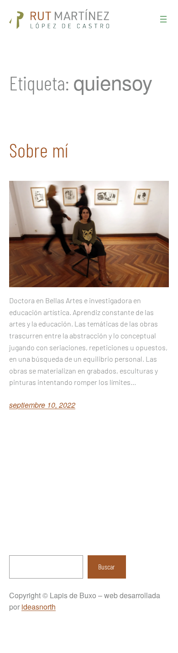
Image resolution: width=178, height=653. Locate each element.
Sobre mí (38, 150)
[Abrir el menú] (163, 19)
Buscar (106, 566)
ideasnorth (38, 606)
